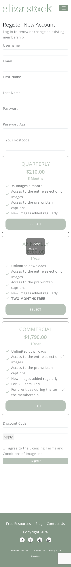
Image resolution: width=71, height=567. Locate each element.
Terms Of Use (39, 550)
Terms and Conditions (19, 550)
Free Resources (18, 523)
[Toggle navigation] (63, 8)
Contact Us (56, 523)
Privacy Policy (55, 550)
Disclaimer (35, 556)
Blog (39, 523)
